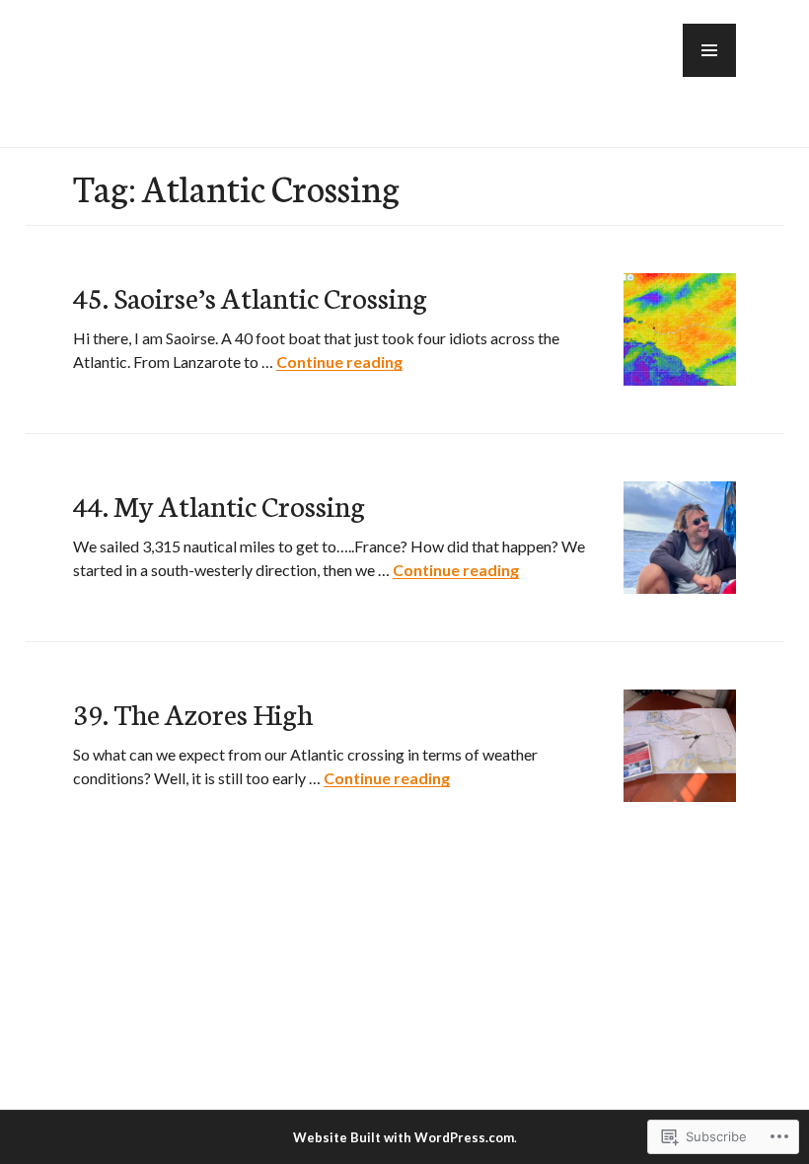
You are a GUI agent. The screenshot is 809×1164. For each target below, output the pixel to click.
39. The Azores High (193, 712)
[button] (709, 50)
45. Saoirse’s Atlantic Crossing (250, 296)
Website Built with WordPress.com (403, 1137)
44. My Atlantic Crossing (219, 504)
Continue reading (339, 361)
